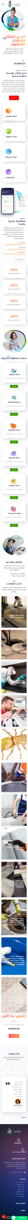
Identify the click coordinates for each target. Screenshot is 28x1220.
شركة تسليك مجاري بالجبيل (14, 791)
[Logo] (13, 5)
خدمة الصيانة (14, 495)
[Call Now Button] (4, 1217)
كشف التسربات (14, 523)
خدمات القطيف (20, 1193)
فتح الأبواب (10, 187)
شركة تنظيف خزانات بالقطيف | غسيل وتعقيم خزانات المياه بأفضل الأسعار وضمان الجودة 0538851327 (15, 970)
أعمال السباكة (11, 166)
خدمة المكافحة (14, 411)
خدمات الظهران (20, 1200)
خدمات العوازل (11, 146)
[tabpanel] (14, 1100)
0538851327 (19, 73)
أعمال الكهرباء (11, 125)
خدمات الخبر (21, 1196)
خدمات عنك (21, 1205)
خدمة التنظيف (14, 384)
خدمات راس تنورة (20, 1203)
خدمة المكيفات (14, 439)
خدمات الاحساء (20, 1191)
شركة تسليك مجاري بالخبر (15, 658)
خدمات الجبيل (21, 1198)
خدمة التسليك (14, 467)
